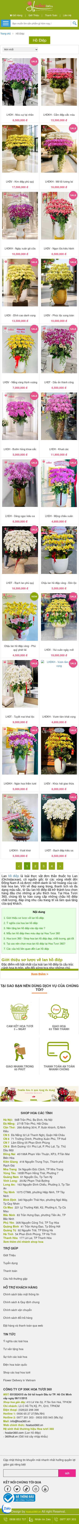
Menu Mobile (6, 23)
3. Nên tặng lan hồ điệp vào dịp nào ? (25, 928)
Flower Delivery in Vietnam (19, 1380)
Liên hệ (67, 15)
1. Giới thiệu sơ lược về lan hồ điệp (24, 918)
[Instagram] (35, 1489)
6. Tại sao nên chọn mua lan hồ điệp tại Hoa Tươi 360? (34, 943)
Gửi (67, 1473)
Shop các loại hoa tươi (16, 1372)
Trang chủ (5, 33)
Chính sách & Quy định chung (21, 1302)
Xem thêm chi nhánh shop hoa (23, 1242)
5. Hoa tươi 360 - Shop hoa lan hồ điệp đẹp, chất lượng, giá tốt (39, 938)
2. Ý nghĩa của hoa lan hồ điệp (21, 923)
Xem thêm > (39, 974)
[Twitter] (17, 1489)
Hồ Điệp (20, 33)
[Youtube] (45, 1489)
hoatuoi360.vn (33, 1511)
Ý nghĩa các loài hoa (15, 1341)
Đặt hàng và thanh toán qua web (23, 1325)
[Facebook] (7, 1489)
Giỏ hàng (17, 15)
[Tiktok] (26, 1489)
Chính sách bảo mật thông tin (21, 1294)
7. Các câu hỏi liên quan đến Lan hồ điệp (27, 948)
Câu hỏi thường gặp (15, 1278)
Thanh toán (51, 15)
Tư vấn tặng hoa (13, 1349)
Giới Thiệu (33, 15)
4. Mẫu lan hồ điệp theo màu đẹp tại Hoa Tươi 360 (32, 933)
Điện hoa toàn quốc (15, 1364)
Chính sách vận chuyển (17, 1310)
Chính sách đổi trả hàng (17, 1318)
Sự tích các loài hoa (15, 1357)
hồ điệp (13, 876)
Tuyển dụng (10, 1263)
